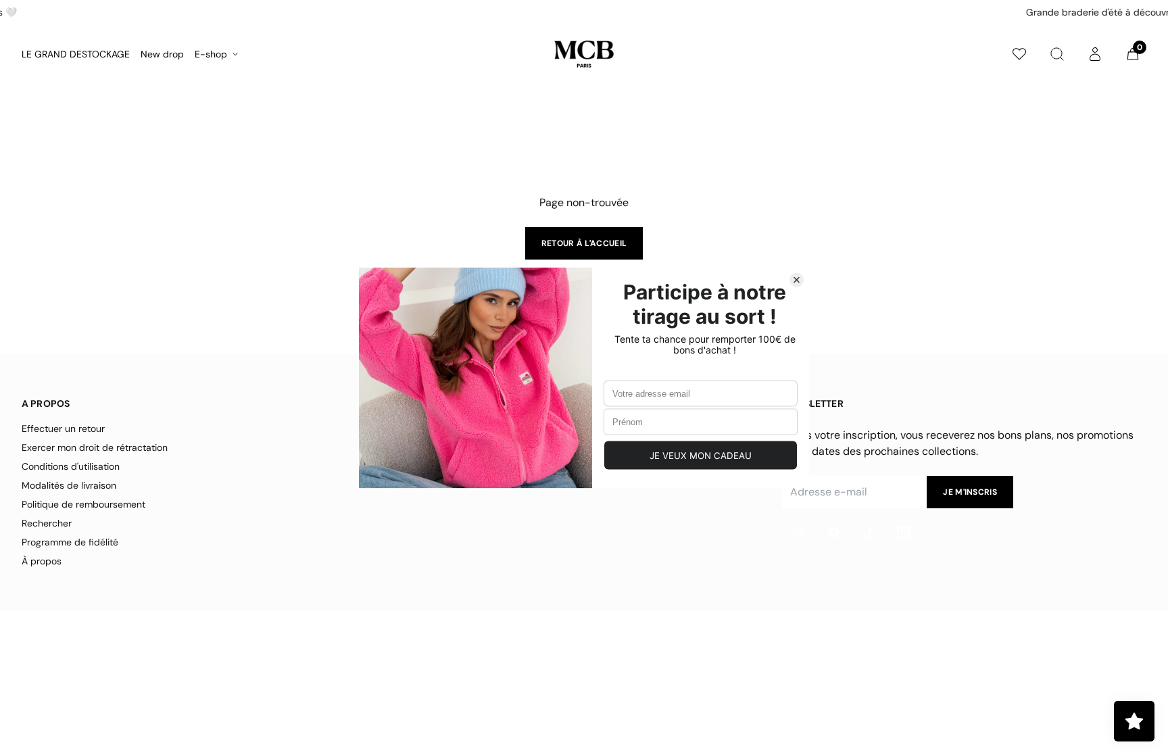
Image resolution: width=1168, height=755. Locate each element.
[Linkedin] (903, 532)
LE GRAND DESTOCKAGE (76, 54)
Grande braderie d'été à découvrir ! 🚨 (620, 12)
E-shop (211, 54)
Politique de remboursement (83, 504)
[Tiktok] (868, 532)
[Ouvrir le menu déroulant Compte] (1095, 54)
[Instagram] (798, 532)
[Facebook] (833, 532)
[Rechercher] (1057, 54)
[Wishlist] (1019, 54)
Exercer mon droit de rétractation (95, 447)
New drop (162, 54)
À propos (42, 561)
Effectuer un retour (63, 428)
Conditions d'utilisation (71, 466)
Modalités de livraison (69, 485)
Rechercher (47, 523)
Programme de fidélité (70, 542)
